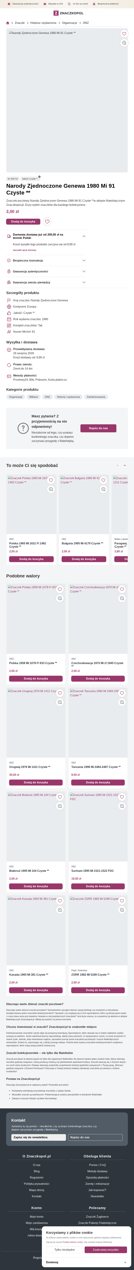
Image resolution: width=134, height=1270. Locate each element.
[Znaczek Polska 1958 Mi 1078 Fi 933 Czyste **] (35, 619)
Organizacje (69, 23)
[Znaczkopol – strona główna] (68, 13)
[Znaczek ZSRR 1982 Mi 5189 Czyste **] (98, 930)
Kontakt (36, 1196)
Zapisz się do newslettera (30, 1137)
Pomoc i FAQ (97, 1165)
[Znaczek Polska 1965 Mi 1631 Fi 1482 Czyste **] (31, 504)
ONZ (86, 23)
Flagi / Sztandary (79, 970)
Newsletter (97, 1196)
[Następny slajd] (124, 465)
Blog (37, 1171)
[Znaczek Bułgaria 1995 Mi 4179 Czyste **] (84, 504)
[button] (39, 176)
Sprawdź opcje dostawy (24, 250)
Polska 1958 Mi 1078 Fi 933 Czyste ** (33, 663)
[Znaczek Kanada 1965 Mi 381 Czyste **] (35, 930)
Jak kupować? (97, 1190)
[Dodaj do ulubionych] (124, 34)
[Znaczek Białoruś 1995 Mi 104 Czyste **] (35, 826)
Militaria (33, 396)
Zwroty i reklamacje (97, 1183)
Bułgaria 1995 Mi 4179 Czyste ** (82, 543)
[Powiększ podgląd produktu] (124, 43)
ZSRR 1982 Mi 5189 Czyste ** (90, 974)
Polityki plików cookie (73, 1242)
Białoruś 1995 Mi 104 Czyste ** (29, 870)
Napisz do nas (98, 428)
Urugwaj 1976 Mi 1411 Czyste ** (29, 767)
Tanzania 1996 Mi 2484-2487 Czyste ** (96, 767)
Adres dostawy (37, 1235)
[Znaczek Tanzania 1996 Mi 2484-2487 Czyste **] (98, 723)
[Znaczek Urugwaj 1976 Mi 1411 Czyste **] (35, 723)
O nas (36, 1165)
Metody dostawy (97, 1171)
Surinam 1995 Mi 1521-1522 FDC (92, 870)
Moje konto (36, 1216)
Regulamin (36, 1177)
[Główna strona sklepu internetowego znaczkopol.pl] (7, 23)
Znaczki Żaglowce (97, 1216)
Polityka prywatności (36, 1183)
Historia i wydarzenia (43, 23)
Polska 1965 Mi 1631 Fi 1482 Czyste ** (27, 545)
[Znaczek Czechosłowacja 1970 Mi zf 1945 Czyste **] (98, 619)
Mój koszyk (37, 1229)
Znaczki (20, 23)
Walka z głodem (122, 539)
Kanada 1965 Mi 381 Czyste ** (28, 974)
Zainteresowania (96, 396)
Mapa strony (36, 1190)
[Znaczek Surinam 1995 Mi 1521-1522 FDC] (98, 826)
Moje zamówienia (37, 1223)
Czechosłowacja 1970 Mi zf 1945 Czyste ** (97, 664)
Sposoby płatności (97, 1177)
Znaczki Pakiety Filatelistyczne (97, 1223)
